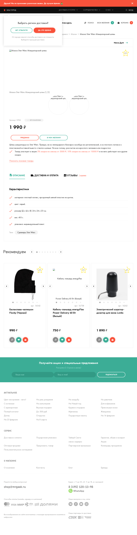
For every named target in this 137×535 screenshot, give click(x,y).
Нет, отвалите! (21, 30)
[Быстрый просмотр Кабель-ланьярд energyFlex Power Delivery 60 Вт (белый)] (55, 339)
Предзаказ (24, 138)
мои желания (103, 23)
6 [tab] (34, 302)
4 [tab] (26, 302)
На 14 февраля (108, 415)
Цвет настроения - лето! (15, 399)
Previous (7, 286)
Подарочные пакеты (77, 415)
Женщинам (106, 411)
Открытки (40, 415)
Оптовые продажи (12, 445)
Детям (7, 415)
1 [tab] (14, 302)
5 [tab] (30, 302)
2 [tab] (18, 302)
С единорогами (11, 407)
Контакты (40, 467)
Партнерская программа (79, 445)
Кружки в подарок (76, 407)
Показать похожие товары (21, 160)
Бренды (104, 467)
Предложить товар (44, 445)
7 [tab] (81, 302)
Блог (70, 467)
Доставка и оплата (46, 175)
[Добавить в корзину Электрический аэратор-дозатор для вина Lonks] (112, 339)
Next (43, 286)
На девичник (106, 399)
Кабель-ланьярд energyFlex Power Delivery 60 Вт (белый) (68, 313)
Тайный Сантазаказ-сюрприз (75, 439)
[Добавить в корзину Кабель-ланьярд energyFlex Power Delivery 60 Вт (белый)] (69, 339)
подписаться (111, 375)
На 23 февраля (11, 419)
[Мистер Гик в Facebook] (76, 504)
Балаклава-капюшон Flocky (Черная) (21, 311)
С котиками (9, 403)
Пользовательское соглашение (18, 449)
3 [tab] (22, 302)
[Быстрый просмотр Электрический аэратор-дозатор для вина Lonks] (99, 339)
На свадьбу (73, 399)
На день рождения (44, 399)
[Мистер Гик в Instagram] (87, 504)
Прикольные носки (109, 407)
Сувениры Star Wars (26, 232)
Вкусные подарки (44, 407)
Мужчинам (73, 411)
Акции (103, 441)
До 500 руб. (41, 411)
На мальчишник (43, 403)
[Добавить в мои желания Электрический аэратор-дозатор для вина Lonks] (106, 339)
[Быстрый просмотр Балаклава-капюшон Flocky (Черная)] (12, 339)
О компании (9, 467)
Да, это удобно (44, 30)
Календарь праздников (111, 445)
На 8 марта (41, 419)
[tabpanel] (25, 284)
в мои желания (53, 138)
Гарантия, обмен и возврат (113, 437)
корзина (124, 23)
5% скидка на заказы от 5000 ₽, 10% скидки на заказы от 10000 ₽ (67, 151)
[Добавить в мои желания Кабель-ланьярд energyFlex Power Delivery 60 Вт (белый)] (62, 339)
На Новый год (74, 403)
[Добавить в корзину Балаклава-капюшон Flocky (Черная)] (25, 339)
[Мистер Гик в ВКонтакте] (70, 504)
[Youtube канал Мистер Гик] (81, 504)
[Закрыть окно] (132, 3)
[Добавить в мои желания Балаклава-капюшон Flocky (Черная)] (18, 339)
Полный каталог (11, 411)
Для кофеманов (108, 403)
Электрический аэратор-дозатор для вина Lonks (110, 311)
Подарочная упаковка (46, 437)
